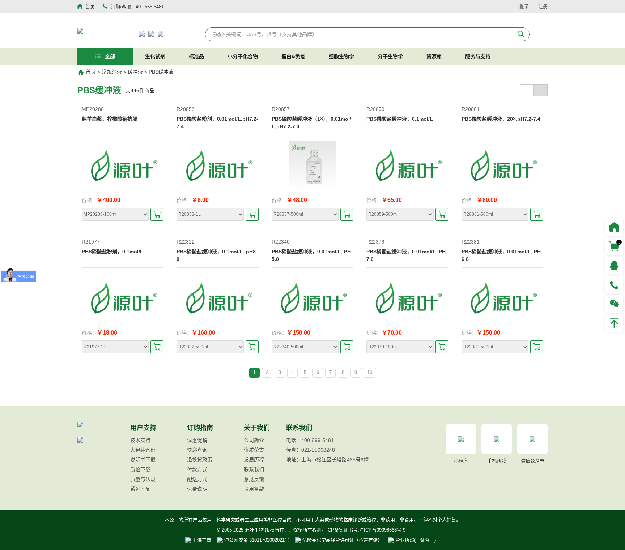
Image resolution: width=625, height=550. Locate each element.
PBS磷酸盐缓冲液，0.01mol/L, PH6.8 (501, 255)
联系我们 (254, 469)
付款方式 (197, 469)
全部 (109, 56)
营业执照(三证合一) (415, 540)
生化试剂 (155, 56)
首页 (91, 72)
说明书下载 (143, 460)
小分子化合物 (243, 56)
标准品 (196, 56)
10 (369, 372)
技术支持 (140, 440)
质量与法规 (143, 479)
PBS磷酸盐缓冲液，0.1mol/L (399, 119)
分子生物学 (390, 56)
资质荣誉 (254, 450)
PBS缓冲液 (161, 72)
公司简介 (254, 440)
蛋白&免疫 (293, 56)
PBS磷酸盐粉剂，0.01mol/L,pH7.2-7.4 (217, 122)
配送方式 (197, 479)
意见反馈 (254, 479)
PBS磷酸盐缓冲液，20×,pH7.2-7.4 (501, 119)
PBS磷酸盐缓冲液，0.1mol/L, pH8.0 (217, 255)
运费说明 (197, 489)
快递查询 (197, 450)
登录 (524, 6)
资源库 (434, 56)
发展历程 (254, 460)
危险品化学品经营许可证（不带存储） (341, 540)
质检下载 (140, 469)
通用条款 (254, 489)
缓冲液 (135, 72)
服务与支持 (477, 56)
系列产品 (140, 489)
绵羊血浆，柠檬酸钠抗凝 (109, 119)
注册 (543, 6)
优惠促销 (197, 440)
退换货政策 (199, 460)
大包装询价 (143, 450)
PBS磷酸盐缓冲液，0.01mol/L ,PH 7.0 (406, 255)
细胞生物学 (341, 56)
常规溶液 (112, 72)
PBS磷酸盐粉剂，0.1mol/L (112, 251)
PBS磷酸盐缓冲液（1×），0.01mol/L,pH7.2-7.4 (311, 122)
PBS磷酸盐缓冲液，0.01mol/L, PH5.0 (311, 255)
